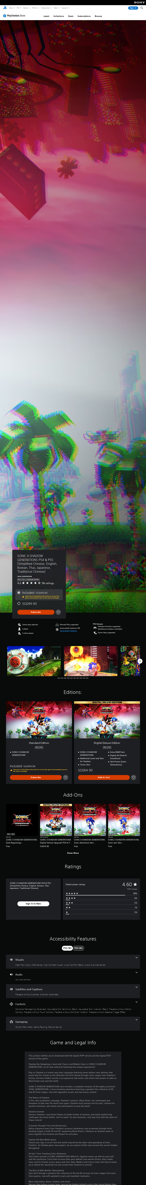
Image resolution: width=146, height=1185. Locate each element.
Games (25, 8)
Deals (70, 16)
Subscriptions (84, 16)
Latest (46, 16)
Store (11, 8)
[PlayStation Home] (5, 8)
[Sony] (139, 4)
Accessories (45, 8)
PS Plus (34, 8)
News (56, 8)
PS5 (18, 8)
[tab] (67, 948)
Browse (98, 16)
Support (65, 8)
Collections (58, 16)
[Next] (140, 661)
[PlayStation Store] (14, 15)
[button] (68, 630)
